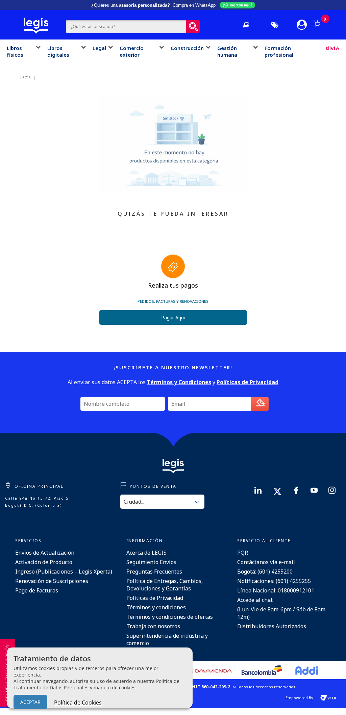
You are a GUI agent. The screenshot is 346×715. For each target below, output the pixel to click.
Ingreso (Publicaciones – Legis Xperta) (63, 571)
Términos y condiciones (156, 607)
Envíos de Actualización (44, 552)
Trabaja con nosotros (153, 626)
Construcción (187, 48)
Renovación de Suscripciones (51, 581)
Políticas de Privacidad (154, 598)
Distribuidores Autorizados (271, 626)
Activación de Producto (43, 562)
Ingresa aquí (241, 5)
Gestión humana (227, 51)
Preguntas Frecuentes (154, 571)
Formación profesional (279, 51)
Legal (99, 48)
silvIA (332, 48)
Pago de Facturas (36, 590)
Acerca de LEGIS (146, 552)
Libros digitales (58, 51)
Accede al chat (255, 600)
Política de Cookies (78, 702)
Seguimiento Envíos (151, 562)
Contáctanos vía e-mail (266, 562)
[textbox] (126, 26)
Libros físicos (15, 51)
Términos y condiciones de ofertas (169, 616)
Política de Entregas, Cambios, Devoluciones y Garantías (164, 584)
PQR (242, 552)
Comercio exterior (132, 51)
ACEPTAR (30, 702)
